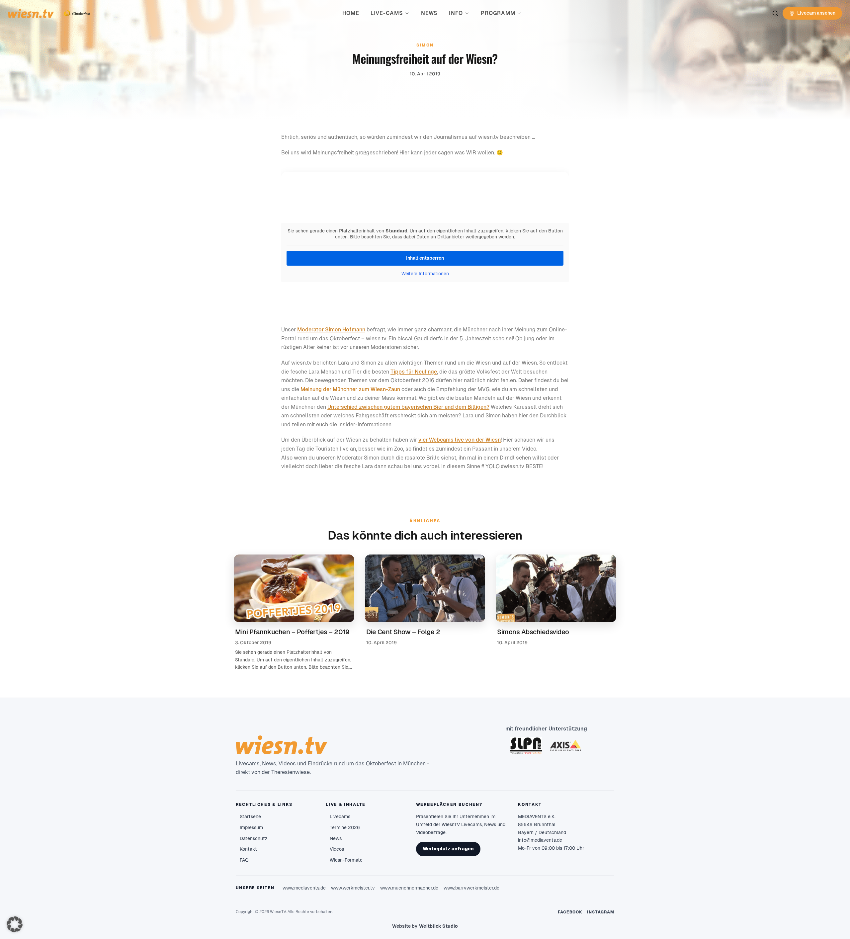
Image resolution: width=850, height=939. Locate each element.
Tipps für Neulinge (413, 372)
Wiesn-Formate (346, 860)
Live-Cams (387, 13)
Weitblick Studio (438, 926)
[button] (14, 924)
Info (456, 13)
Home (350, 13)
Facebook (570, 912)
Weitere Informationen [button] (425, 273)
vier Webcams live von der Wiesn (459, 440)
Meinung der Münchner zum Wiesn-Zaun (350, 389)
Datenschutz (254, 838)
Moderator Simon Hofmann (331, 329)
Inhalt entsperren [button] (425, 258)
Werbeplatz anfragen (448, 848)
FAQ (244, 860)
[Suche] (775, 13)
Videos (337, 849)
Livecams (340, 816)
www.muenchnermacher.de (409, 888)
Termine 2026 (345, 827)
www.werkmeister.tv (353, 888)
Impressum (251, 827)
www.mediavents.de (304, 888)
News (429, 13)
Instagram (600, 912)
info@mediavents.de (540, 840)
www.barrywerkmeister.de (471, 888)
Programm (498, 13)
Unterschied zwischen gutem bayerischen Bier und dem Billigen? (408, 407)
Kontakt (248, 849)
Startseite (250, 816)
